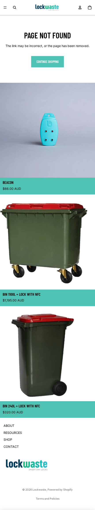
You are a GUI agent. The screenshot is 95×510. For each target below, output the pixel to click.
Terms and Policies (47, 498)
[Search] (14, 7)
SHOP (8, 440)
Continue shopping (47, 62)
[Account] (80, 7)
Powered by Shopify (60, 489)
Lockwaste (39, 489)
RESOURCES (13, 433)
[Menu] (5, 7)
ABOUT (9, 426)
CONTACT (11, 446)
